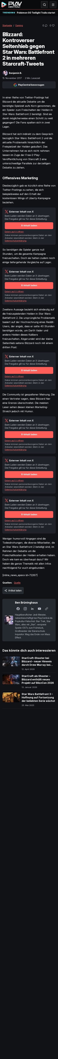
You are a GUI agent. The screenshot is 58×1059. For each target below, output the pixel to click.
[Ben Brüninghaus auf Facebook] (18, 609)
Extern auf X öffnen (14, 231)
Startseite (7, 25)
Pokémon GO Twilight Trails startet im (36, 12)
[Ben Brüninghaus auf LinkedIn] (32, 609)
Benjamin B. (15, 73)
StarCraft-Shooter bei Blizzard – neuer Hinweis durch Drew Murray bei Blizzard (37, 663)
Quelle (17, 582)
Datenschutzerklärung (15, 240)
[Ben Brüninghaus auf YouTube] (39, 609)
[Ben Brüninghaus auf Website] (46, 609)
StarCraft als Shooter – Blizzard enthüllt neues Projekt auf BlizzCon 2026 (38, 679)
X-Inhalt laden (29, 225)
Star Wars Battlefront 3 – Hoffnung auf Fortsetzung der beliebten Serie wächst (38, 697)
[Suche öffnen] (44, 4)
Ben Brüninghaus (26, 602)
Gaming (19, 25)
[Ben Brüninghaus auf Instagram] (25, 609)
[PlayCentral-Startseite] (12, 4)
